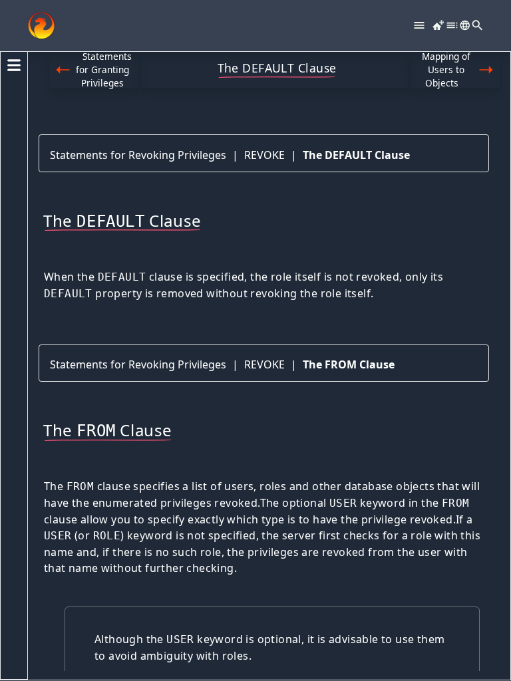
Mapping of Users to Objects (446, 70)
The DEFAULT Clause (356, 155)
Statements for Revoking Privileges (138, 155)
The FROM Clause (349, 364)
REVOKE (264, 155)
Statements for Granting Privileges (104, 70)
